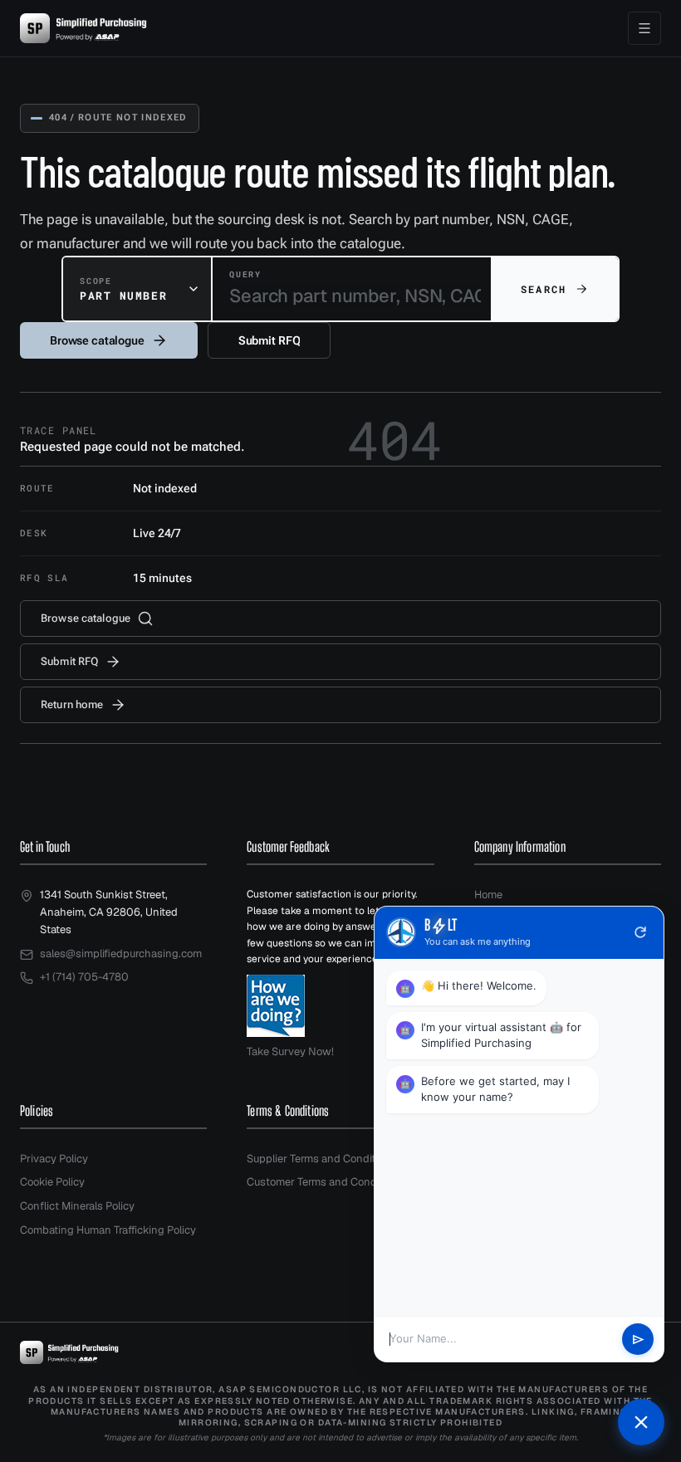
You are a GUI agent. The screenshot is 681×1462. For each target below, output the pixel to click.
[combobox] (137, 288)
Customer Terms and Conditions (325, 1182)
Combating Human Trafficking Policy (108, 1230)
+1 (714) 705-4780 (84, 977)
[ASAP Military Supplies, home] (83, 28)
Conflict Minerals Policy (77, 1206)
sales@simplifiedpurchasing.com (121, 953)
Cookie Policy (52, 1182)
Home (488, 894)
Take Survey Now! (290, 1051)
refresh (640, 932)
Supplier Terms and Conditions (321, 1159)
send (638, 1339)
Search (543, 289)
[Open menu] (644, 28)
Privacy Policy (54, 1159)
